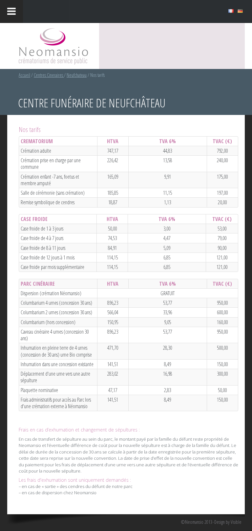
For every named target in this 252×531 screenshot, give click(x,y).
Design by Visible (228, 522)
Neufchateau (77, 75)
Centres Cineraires (49, 75)
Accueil (24, 75)
